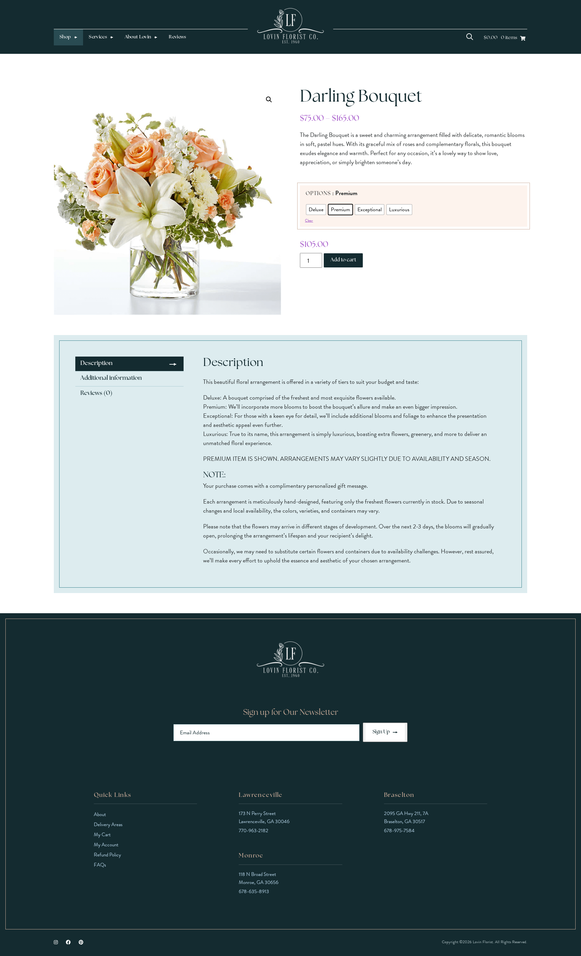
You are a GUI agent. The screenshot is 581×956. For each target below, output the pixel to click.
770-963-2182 (253, 830)
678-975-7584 (399, 830)
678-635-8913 (254, 891)
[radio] (316, 210)
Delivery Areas (108, 824)
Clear (309, 220)
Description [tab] (96, 364)
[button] (269, 100)
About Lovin (138, 37)
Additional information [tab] (111, 378)
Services (98, 37)
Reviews (177, 37)
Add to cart (343, 260)
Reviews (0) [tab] (96, 394)
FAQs (100, 865)
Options (318, 193)
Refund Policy (107, 854)
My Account (106, 844)
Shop (65, 37)
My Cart (102, 834)
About (100, 814)
